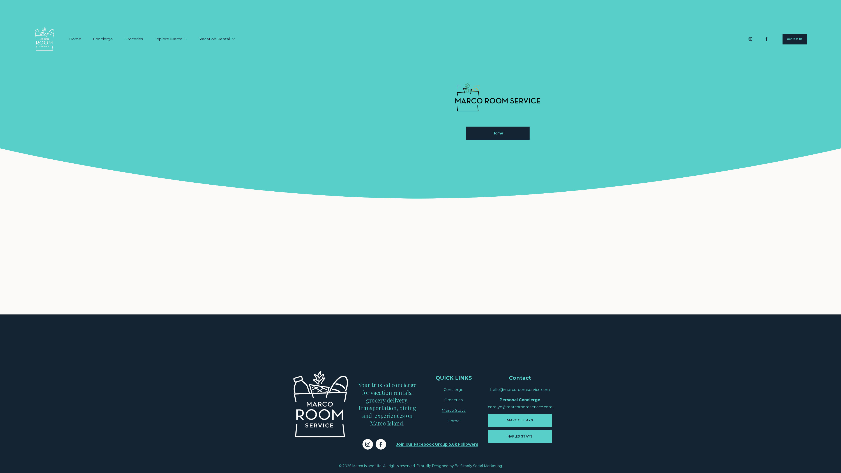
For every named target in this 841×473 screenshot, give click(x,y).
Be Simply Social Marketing (478, 466)
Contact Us (794, 39)
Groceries (134, 39)
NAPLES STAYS (520, 436)
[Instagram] (750, 39)
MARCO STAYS (520, 420)
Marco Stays (454, 410)
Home (75, 39)
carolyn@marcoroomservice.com (520, 406)
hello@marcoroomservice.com (520, 389)
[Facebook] (766, 39)
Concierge (103, 39)
